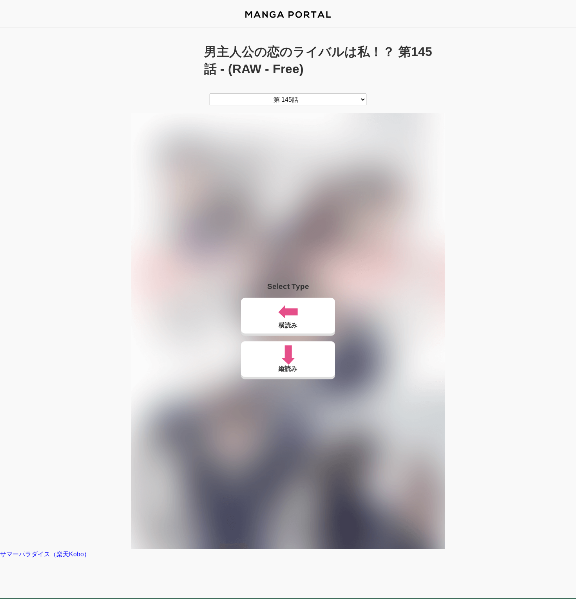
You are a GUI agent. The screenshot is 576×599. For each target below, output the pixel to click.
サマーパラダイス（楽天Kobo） (45, 554)
